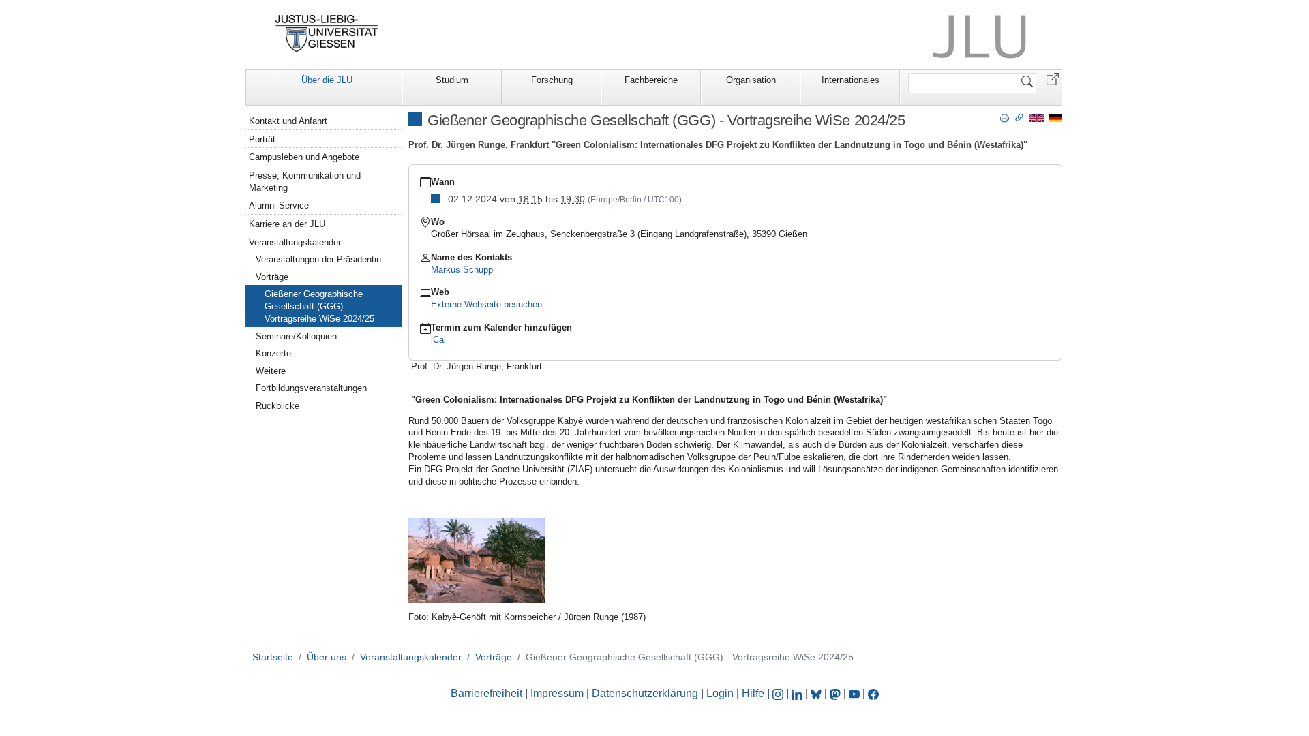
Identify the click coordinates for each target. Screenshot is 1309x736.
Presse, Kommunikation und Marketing (305, 181)
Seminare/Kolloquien (296, 336)
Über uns (326, 656)
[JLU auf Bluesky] (817, 693)
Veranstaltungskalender (295, 242)
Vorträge (272, 277)
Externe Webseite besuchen (486, 304)
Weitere (271, 371)
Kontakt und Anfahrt (288, 121)
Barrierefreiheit (486, 693)
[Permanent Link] (1019, 117)
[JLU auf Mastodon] (836, 693)
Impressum (557, 693)
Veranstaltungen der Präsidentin (318, 259)
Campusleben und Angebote (304, 157)
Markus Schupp (462, 269)
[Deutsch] (1055, 117)
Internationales (850, 80)
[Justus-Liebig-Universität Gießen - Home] (327, 33)
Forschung (552, 80)
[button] (1053, 78)
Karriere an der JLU (287, 224)
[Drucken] (1004, 117)
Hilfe (753, 693)
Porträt (262, 139)
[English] (1036, 117)
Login (721, 693)
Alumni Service (279, 205)
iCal (438, 340)
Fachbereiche (651, 80)
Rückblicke (277, 406)
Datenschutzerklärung (645, 693)
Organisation (751, 80)
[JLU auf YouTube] (854, 693)
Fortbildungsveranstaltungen (311, 388)
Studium (452, 80)
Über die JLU (326, 80)
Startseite (272, 656)
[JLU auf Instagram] (779, 693)
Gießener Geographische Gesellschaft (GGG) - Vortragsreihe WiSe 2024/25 (319, 306)
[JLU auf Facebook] (873, 693)
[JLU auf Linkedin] (798, 693)
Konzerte (273, 353)
